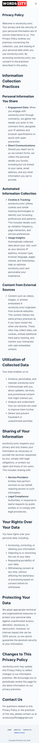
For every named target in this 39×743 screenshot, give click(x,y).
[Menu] (36, 4)
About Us (17, 730)
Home (9, 730)
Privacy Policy (19, 733)
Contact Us (27, 730)
